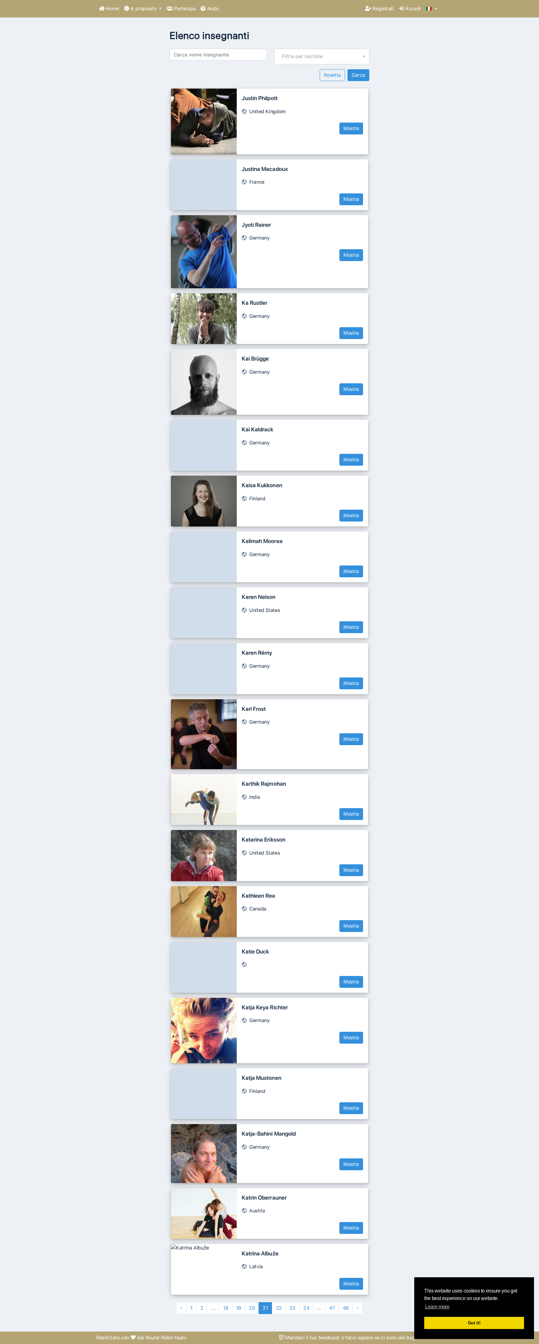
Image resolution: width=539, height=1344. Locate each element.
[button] (431, 9)
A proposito (143, 9)
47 (332, 1308)
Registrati (382, 9)
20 (252, 1308)
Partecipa (184, 9)
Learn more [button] (437, 1306)
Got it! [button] (474, 1322)
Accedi (412, 9)
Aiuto (212, 9)
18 (225, 1308)
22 (279, 1308)
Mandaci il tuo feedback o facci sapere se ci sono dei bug (349, 1338)
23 (292, 1308)
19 (238, 1308)
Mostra (351, 128)
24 (306, 1308)
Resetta (332, 75)
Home (111, 9)
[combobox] (321, 56)
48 (346, 1308)
